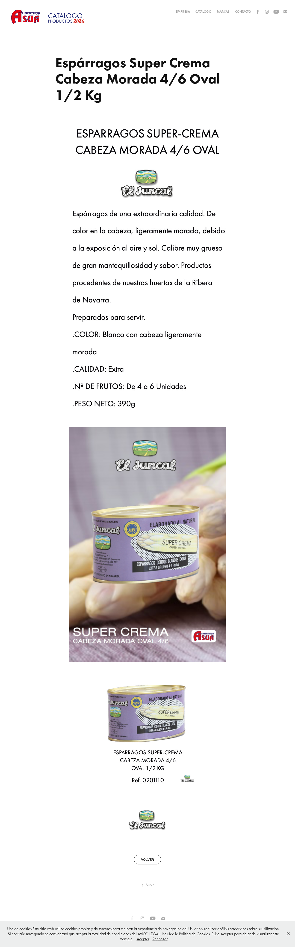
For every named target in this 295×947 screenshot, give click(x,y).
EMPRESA (183, 12)
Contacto (243, 12)
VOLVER (147, 859)
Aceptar (143, 938)
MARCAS (223, 12)
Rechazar (160, 938)
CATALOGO (203, 12)
